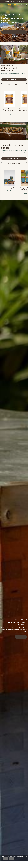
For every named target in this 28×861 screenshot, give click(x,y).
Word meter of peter (14, 32)
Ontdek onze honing (14, 36)
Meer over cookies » (20, 858)
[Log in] (21, 5)
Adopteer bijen (20, 636)
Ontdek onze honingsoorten (14, 79)
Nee (11, 858)
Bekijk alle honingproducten (14, 158)
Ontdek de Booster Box (14, 163)
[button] (2, 5)
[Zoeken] (23, 5)
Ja (5, 858)
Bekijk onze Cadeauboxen (14, 84)
